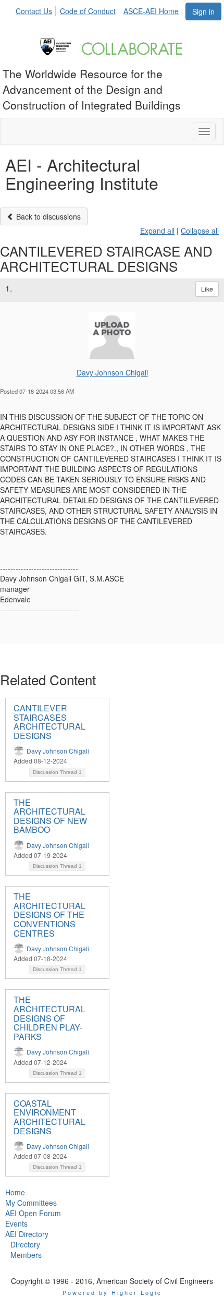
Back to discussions (47, 216)
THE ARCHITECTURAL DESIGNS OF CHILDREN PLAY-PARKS (49, 1017)
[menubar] (100, 9)
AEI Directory (26, 1234)
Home (15, 1192)
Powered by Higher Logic (112, 1292)
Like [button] (207, 288)
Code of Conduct (88, 11)
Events (16, 1223)
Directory (25, 1244)
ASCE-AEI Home (151, 11)
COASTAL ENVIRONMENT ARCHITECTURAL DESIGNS (49, 1117)
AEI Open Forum (33, 1213)
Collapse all (200, 230)
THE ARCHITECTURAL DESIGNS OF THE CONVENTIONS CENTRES (49, 914)
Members (26, 1255)
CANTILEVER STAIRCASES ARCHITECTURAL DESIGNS (49, 722)
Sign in (203, 11)
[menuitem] (37, 9)
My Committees (31, 1202)
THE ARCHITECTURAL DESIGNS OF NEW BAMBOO (50, 816)
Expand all (157, 230)
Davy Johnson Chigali (112, 372)
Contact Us (34, 11)
